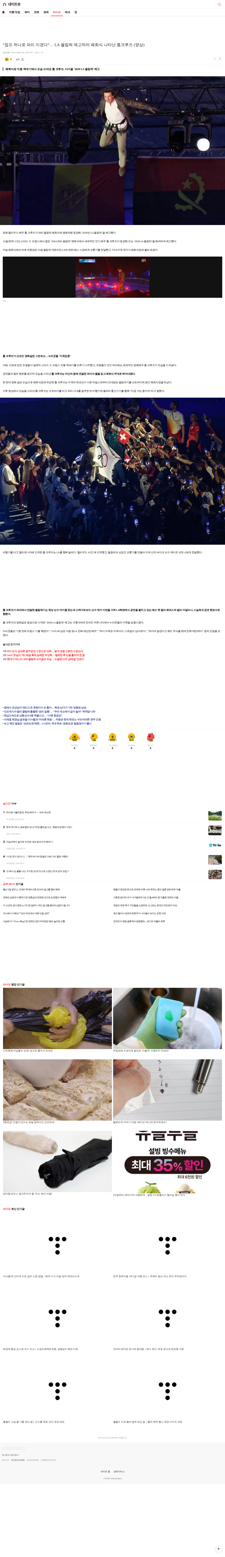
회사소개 (5, 1460)
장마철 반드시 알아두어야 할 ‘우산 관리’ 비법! (27, 1193)
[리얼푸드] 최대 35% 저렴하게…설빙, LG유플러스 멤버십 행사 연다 (149, 1195)
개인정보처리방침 (17, 1460)
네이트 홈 (105, 1471)
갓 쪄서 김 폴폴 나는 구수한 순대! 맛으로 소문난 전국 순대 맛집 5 (37, 871)
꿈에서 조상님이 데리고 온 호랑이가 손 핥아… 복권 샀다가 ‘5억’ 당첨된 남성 (45, 707)
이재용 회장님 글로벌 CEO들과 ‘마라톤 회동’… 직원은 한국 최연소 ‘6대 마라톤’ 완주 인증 (52, 719)
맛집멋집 (10, 878)
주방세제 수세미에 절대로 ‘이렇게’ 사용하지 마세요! (141, 1050)
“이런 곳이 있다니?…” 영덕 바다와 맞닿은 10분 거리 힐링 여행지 (37, 856)
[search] (219, 4)
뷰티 (27, 12)
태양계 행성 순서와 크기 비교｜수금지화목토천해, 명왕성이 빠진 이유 (40, 1349)
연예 (36, 12)
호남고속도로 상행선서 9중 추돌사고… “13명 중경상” (33, 715)
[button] (218, 1549)
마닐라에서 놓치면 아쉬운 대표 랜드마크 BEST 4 (29, 842)
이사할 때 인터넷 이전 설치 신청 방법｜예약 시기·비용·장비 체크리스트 (41, 1276)
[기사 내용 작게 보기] (215, 60)
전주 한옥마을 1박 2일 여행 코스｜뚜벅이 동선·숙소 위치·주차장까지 (150, 1276)
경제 (46, 12)
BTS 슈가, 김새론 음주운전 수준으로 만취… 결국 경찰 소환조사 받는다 (45, 651)
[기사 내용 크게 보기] (220, 59)
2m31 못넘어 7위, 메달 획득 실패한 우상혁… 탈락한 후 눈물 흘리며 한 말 (46, 655)
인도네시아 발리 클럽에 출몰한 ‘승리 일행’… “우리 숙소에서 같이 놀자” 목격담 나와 (49, 711)
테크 (67, 12)
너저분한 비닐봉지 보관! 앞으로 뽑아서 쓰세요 (28, 1050)
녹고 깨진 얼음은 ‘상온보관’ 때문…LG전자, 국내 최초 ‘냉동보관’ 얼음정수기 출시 (48, 723)
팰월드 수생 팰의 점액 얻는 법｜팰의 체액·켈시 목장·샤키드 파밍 (147, 1422)
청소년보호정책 (33, 1460)
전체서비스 (119, 1471)
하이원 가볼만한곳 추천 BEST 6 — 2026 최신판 (28, 812)
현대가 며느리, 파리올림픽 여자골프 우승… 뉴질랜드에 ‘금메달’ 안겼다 (45, 659)
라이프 (57, 12)
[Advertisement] (112, 27)
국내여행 (10, 819)
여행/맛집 (14, 12)
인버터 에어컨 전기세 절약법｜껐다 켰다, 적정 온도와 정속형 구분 (148, 1349)
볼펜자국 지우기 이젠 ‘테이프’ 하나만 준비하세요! (140, 1122)
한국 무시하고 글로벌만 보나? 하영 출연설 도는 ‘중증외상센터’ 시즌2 (39, 827)
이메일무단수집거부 (48, 1460)
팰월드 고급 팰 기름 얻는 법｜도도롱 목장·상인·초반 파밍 (33, 1422)
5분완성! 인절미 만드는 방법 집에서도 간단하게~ (29, 1122)
